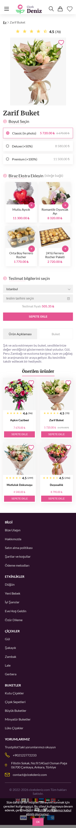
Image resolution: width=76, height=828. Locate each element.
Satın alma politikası (19, 548)
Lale (8, 665)
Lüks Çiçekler (14, 728)
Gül (7, 639)
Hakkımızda (13, 539)
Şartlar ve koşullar (18, 556)
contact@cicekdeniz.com (30, 774)
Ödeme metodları (17, 565)
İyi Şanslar (12, 602)
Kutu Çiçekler (14, 693)
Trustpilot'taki (15, 747)
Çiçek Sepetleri (15, 702)
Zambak (10, 656)
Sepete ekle (38, 316)
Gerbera (10, 674)
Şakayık (10, 648)
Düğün (10, 584)
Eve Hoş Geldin (15, 611)
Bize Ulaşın (12, 530)
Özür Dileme (13, 620)
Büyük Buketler (15, 710)
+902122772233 (24, 755)
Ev (4, 22)
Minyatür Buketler (18, 719)
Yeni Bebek (12, 593)
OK (38, 822)
